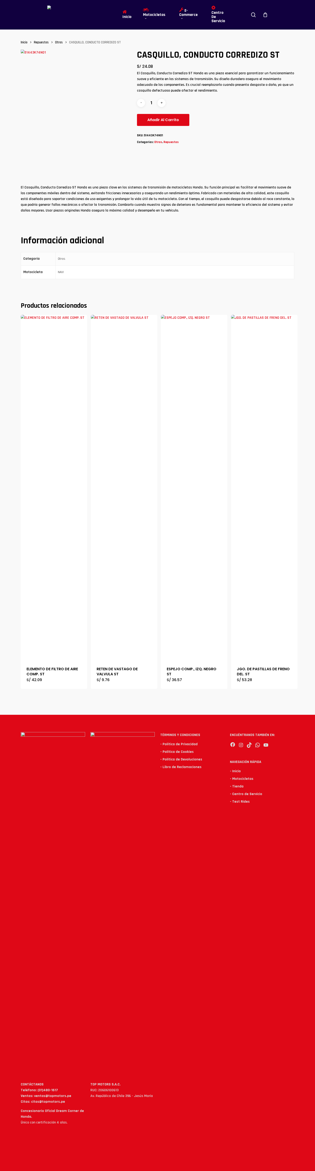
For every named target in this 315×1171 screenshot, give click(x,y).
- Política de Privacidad (179, 744)
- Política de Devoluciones (181, 759)
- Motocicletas (241, 778)
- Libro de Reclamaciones (181, 767)
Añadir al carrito (163, 119)
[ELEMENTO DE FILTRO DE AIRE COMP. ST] (54, 488)
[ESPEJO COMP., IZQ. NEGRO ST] (194, 488)
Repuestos (41, 42)
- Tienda (237, 786)
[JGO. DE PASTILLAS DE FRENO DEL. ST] (264, 488)
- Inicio (235, 771)
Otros (59, 42)
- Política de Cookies (177, 751)
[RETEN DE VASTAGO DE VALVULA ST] (124, 488)
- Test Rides (240, 801)
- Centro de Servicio (246, 794)
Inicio (24, 42)
